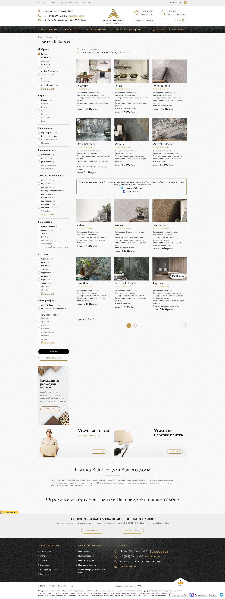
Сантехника (178, 29)
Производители (49, 29)
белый (45, 262)
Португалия (46, 117)
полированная (47, 168)
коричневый (48, 272)
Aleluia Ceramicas (50, 71)
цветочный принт (50, 207)
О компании (45, 551)
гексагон (45, 325)
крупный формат (50, 305)
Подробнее (50, 409)
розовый (46, 276)
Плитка (50, 37)
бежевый (47, 259)
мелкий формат (48, 332)
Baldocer (45, 54)
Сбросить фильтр (53, 358)
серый (46, 279)
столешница (46, 243)
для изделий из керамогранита (54, 247)
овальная (45, 335)
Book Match (46, 318)
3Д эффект (46, 211)
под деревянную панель (53, 190)
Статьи (43, 555)
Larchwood (159, 225)
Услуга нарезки (157, 29)
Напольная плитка (99, 29)
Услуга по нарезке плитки (168, 433)
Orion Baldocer (161, 86)
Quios (118, 86)
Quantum (82, 86)
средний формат (50, 315)
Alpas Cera (47, 74)
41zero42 (47, 57)
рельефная (47, 161)
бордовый (45, 286)
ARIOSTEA (47, 64)
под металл (47, 197)
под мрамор (48, 204)
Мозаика (45, 143)
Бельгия (44, 103)
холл (45, 233)
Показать (53, 351)
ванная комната (50, 226)
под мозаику (48, 201)
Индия (44, 107)
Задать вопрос (92, 531)
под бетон (47, 183)
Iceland (80, 225)
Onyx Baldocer (85, 144)
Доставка (53, 3)
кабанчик (45, 328)
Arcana (45, 81)
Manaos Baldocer (125, 283)
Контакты (86, 3)
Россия (44, 121)
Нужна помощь (132, 531)
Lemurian (82, 283)
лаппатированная (48, 165)
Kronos (118, 225)
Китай (44, 114)
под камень (48, 194)
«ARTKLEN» (140, 586)
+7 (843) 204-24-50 (55, 15)
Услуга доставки (93, 431)
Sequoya (157, 283)
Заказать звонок (76, 16)
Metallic (119, 144)
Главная (41, 37)
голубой (46, 265)
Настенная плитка (74, 29)
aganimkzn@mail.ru (160, 523)
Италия (44, 110)
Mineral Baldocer (163, 144)
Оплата (41, 3)
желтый (44, 290)
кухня (45, 237)
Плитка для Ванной (87, 565)
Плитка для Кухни (86, 560)
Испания (46, 100)
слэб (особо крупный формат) (54, 309)
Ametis (45, 78)
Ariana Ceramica (49, 85)
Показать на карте (159, 551)
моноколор (47, 180)
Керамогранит (49, 132)
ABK (45, 61)
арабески (45, 321)
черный (46, 283)
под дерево (48, 187)
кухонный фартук (48, 240)
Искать (177, 20)
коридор (47, 230)
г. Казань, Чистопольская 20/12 (58, 11)
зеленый (46, 269)
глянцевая (47, 154)
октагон (44, 339)
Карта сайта (62, 586)
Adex (45, 67)
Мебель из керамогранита (129, 29)
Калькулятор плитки (69, 3)
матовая (46, 158)
